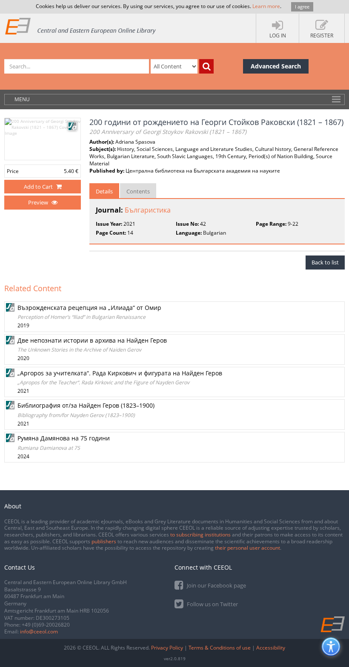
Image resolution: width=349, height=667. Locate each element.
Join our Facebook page (216, 585)
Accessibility (270, 647)
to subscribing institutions (200, 534)
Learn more (266, 6)
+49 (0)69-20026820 (46, 624)
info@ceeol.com (39, 631)
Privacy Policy (167, 647)
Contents (138, 191)
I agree (302, 6)
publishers (104, 541)
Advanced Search (276, 66)
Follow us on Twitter (212, 604)
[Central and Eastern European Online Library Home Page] (80, 26)
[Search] (206, 66)
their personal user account (247, 547)
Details (104, 191)
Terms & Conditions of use (220, 647)
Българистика (148, 210)
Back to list (325, 262)
